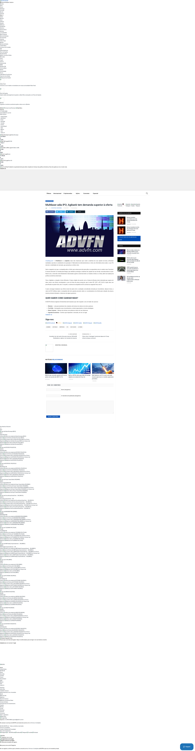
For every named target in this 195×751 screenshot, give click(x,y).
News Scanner (3, 34)
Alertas (2, 42)
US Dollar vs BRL (15, 147)
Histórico (2, 28)
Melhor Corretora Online (6, 55)
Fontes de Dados (4, 702)
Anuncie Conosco (4, 698)
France (2, 124)
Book (1, 5)
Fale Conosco (3, 114)
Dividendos (2, 26)
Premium (13, 108)
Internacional (57, 193)
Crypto (1, 60)
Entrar (1, 108)
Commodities (3, 68)
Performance (3, 29)
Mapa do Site (3, 695)
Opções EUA (3, 66)
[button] (7, 739)
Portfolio (2, 10)
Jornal (1, 708)
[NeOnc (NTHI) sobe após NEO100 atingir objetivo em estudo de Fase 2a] (79, 368)
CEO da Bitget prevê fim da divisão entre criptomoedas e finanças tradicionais (133, 279)
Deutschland (4, 126)
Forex (1, 58)
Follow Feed (3, 40)
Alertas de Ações (4, 44)
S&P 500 (10, 141)
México (2, 129)
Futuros (2, 61)
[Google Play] (3, 718)
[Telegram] (24, 732)
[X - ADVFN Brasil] (10, 732)
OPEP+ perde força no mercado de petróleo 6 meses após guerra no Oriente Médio (132, 269)
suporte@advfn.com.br (5, 112)
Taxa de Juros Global (5, 76)
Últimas (49, 193)
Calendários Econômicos (6, 74)
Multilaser (73, 327)
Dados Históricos (4, 50)
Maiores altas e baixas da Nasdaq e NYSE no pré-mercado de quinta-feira (133, 251)
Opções (2, 23)
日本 (2, 131)
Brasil (2, 119)
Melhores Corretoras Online (6, 700)
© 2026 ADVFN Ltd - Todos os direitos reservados (12, 726)
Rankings (2, 8)
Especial (95, 193)
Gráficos (2, 21)
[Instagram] (3, 732)
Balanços (2, 24)
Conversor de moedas (5, 47)
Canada (2, 123)
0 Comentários (74, 208)
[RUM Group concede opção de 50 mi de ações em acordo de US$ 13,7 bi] (56, 368)
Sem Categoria (49, 201)
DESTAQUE (55, 327)
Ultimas (80, 327)
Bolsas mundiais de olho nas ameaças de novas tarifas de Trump (133, 229)
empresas (62, 327)
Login (14, 643)
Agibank (48, 327)
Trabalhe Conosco (4, 690)
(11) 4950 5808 (3, 111)
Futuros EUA (3, 63)
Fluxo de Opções (4, 52)
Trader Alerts (3, 45)
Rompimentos (3, 53)
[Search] (147, 193)
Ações (78, 193)
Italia (2, 127)
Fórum (1, 7)
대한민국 (3, 132)
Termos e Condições (36, 722)
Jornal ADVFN (3, 32)
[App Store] (3, 716)
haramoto (129, 224)
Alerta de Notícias (4, 36)
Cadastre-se (3, 168)
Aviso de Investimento (5, 730)
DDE (1, 48)
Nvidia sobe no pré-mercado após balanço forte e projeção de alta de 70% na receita (133, 260)
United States (4, 116)
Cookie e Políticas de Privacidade (8, 729)
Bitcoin (8, 154)
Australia (3, 121)
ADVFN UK (3, 118)
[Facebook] (18, 732)
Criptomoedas (68, 193)
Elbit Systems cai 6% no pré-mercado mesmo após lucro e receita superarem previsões (102, 377)
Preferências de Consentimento (7, 703)
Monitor (2, 4)
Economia (86, 193)
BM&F (1, 64)
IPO (67, 327)
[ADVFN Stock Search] (0, 2)
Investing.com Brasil (56, 208)
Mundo (1, 12)
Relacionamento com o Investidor (8, 692)
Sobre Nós (2, 689)
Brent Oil (10, 160)
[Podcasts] (35, 732)
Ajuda (1, 694)
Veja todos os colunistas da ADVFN (127, 238)
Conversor (2, 713)
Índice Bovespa (14, 134)
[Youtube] (29, 732)
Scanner (2, 13)
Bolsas (1, 69)
